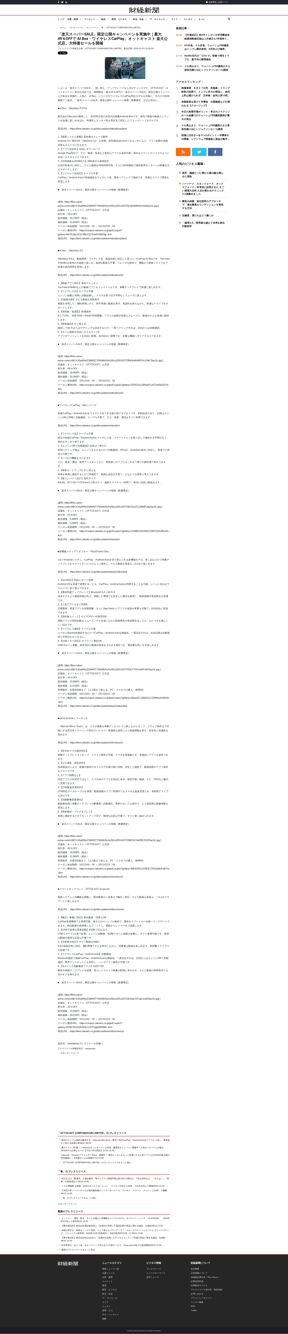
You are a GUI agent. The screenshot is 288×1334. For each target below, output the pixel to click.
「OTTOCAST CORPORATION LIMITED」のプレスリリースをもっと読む (96, 1162)
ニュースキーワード (155, 1273)
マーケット (89, 19)
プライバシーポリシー (201, 1298)
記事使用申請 (197, 1281)
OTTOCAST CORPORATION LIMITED (123, 27)
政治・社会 (138, 19)
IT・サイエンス (157, 19)
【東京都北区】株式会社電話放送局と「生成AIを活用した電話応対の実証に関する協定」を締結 (106, 1226)
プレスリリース (76, 27)
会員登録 (212, 2)
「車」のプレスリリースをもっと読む (78, 1198)
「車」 (61, 1171)
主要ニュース (108, 1273)
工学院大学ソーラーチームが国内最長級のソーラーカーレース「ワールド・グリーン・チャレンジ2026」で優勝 (114, 1190)
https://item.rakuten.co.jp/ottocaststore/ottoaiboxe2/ (96, 275)
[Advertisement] (114, 1095)
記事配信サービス (199, 1285)
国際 (104, 1319)
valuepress (90, 1048)
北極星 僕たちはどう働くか (198, 215)
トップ (61, 19)
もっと (201, 19)
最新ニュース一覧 (110, 1269)
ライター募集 (197, 1302)
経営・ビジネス (119, 19)
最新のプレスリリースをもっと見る (78, 1249)
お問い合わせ (197, 1294)
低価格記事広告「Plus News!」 (205, 1277)
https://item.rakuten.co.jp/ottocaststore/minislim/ (95, 425)
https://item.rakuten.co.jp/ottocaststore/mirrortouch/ (96, 742)
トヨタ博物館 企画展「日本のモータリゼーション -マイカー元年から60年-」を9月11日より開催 (107, 1186)
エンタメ (188, 19)
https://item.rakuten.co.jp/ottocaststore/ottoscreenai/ (97, 909)
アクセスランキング (188, 81)
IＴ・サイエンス (109, 1298)
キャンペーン (92, 27)
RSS (193, 1306)
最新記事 (181, 28)
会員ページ (223, 2)
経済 (103, 19)
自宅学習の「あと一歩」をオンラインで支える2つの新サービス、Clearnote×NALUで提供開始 (105, 1245)
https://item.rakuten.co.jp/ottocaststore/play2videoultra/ (98, 572)
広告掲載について (199, 1273)
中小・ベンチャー (110, 1314)
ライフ (174, 19)
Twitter (194, 1310)
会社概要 (195, 1269)
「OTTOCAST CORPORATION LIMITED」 (82, 1133)
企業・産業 (72, 19)
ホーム (63, 27)
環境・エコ (107, 1310)
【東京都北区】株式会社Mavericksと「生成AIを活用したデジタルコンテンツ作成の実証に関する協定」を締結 (113, 1237)
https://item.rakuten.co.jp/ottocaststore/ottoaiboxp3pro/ (98, 128)
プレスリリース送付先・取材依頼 (206, 1289)
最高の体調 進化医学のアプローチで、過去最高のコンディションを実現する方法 (202, 205)
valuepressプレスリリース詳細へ (85, 1043)
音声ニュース (152, 1277)
